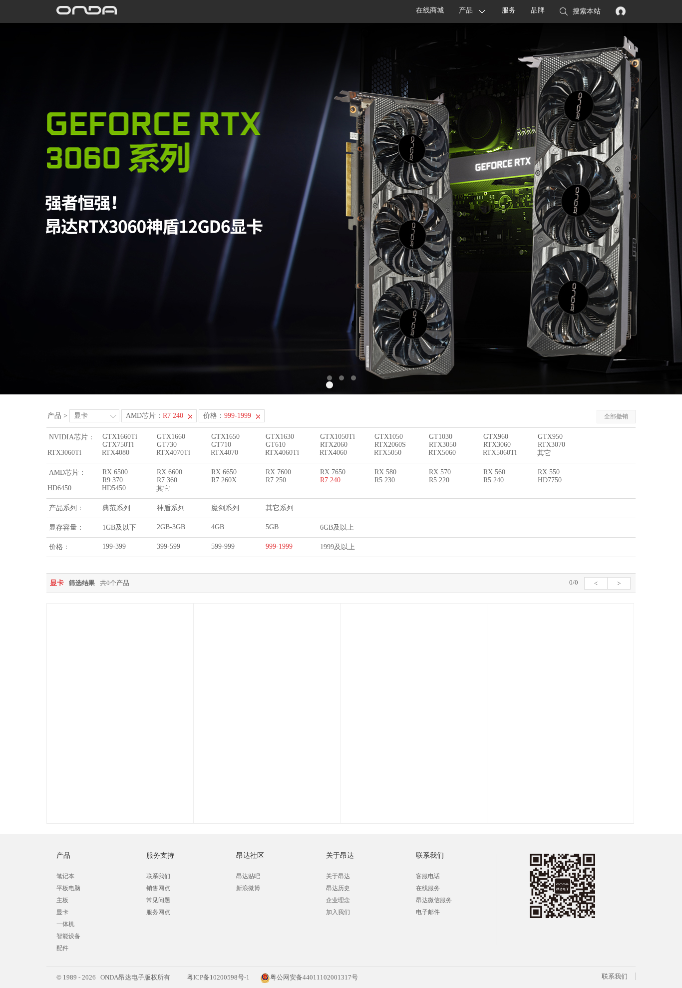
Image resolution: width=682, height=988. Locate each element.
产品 (466, 10)
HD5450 (114, 488)
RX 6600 (169, 472)
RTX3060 (497, 444)
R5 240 (493, 480)
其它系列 (280, 508)
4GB (217, 527)
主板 (62, 900)
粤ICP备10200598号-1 (217, 977)
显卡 (81, 415)
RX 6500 (115, 472)
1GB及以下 (119, 527)
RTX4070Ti (173, 452)
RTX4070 (224, 452)
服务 (509, 10)
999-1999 (279, 546)
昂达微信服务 (434, 900)
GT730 (167, 444)
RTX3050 (442, 444)
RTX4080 (115, 452)
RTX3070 (551, 444)
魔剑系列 (225, 508)
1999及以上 (337, 547)
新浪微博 (248, 888)
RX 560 (494, 472)
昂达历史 (338, 888)
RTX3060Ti (64, 452)
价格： (227, 415)
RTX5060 (442, 452)
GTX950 (550, 436)
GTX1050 (388, 436)
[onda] (86, 11)
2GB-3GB (171, 527)
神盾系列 (171, 508)
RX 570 (440, 472)
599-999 (223, 546)
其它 (544, 453)
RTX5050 (387, 452)
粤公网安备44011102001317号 (314, 977)
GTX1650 (225, 436)
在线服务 (428, 888)
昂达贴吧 (248, 876)
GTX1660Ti (119, 436)
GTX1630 (280, 436)
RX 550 (549, 472)
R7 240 (330, 480)
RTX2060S (390, 444)
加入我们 (338, 912)
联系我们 (158, 876)
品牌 (538, 10)
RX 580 (385, 472)
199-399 (114, 546)
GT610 (276, 444)
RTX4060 (333, 452)
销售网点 (158, 888)
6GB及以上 (337, 527)
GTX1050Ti (337, 436)
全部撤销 (616, 416)
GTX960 (495, 436)
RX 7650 (332, 472)
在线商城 (430, 10)
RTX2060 (333, 444)
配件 (62, 948)
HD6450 (59, 488)
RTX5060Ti (500, 452)
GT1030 (440, 436)
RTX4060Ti (282, 452)
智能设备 (68, 936)
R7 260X (224, 480)
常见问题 (158, 900)
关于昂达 (338, 876)
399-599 (168, 546)
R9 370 (112, 480)
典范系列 (116, 508)
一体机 (65, 924)
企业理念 (338, 900)
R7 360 (167, 480)
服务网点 (158, 912)
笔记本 (65, 876)
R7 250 (276, 480)
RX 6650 (224, 472)
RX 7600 (278, 472)
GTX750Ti (118, 444)
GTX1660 (171, 436)
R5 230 (384, 480)
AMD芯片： (154, 415)
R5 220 (439, 480)
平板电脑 (68, 888)
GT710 (221, 444)
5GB (272, 527)
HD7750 (550, 480)
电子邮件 (428, 912)
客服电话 (428, 876)
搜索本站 (587, 11)
